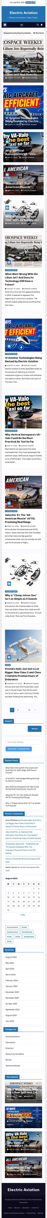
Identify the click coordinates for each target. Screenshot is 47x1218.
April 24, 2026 (13, 190)
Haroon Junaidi (30, 78)
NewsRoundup (29, 936)
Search (8, 721)
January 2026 (11, 986)
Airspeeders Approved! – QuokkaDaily (21, 844)
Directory (9, 1048)
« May (22, 915)
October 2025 (11, 1004)
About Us (17, 1208)
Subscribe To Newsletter (19, 749)
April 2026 (10, 969)
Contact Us (35, 1208)
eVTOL (18, 936)
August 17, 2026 (14, 78)
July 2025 (10, 1021)
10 (29, 710)
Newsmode (36, 1199)
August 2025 (11, 1015)
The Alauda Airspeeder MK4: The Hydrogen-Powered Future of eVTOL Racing (21, 850)
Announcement (12, 932)
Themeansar (23, 1202)
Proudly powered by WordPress (16, 1199)
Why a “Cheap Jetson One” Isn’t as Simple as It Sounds (22, 220)
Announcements (13, 1037)
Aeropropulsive (12, 927)
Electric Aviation (23, 13)
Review (8, 665)
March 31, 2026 (13, 223)
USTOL (9, 941)
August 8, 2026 (13, 124)
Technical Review (11, 68)
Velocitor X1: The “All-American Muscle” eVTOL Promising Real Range (20, 518)
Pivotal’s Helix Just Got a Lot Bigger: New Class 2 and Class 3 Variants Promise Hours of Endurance (23, 823)
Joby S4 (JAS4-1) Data (31, 838)
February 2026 (12, 980)
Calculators (10, 1042)
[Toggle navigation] (21, 24)
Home (10, 1208)
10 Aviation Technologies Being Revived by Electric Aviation (22, 121)
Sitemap (40, 1213)
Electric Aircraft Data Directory (14, 1213)
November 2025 (12, 998)
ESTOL (9, 936)
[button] (38, 25)
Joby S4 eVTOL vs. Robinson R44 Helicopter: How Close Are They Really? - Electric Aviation (22, 835)
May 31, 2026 (12, 157)
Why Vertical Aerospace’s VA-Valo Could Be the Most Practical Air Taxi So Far (23, 438)
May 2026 (10, 963)
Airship (24, 927)
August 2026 (11, 957)
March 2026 (11, 975)
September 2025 (13, 1010)
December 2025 (12, 992)
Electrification (27, 932)
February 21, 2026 (14, 683)
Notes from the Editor (15, 1054)
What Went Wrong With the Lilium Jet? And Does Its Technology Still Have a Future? (22, 770)
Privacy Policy (31, 1213)
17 (8, 902)
